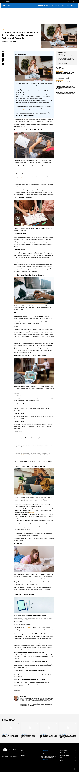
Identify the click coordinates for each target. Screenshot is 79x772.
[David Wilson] (16, 701)
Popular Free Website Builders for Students (65, 58)
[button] (75, 5)
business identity (32, 512)
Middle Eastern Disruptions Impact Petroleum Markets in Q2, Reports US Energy (65, 77)
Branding (21, 442)
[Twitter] (73, 2)
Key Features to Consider (62, 57)
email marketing (23, 320)
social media (32, 320)
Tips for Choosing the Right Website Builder (65, 60)
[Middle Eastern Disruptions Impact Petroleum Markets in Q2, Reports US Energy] (30, 727)
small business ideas (24, 177)
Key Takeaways (60, 54)
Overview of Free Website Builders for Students (66, 55)
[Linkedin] (71, 2)
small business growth (24, 454)
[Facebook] (69, 2)
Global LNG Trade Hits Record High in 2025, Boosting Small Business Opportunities (65, 73)
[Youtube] (76, 2)
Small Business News (59, 71)
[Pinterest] (3, 59)
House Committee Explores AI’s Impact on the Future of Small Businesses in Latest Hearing (65, 92)
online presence (40, 85)
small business (24, 109)
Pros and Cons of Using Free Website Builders (66, 59)
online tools (27, 627)
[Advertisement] (39, 15)
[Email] (3, 64)
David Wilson (13, 41)
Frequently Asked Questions (62, 63)
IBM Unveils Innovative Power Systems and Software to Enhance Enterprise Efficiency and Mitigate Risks (65, 87)
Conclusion (60, 62)
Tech (3, 29)
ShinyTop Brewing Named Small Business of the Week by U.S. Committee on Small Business (66, 82)
